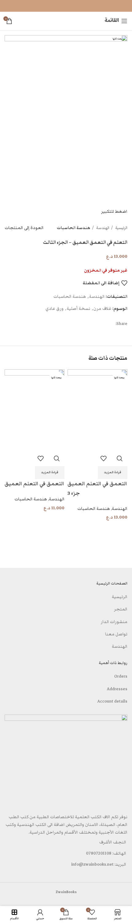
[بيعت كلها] (97, 409)
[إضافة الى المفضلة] (103, 458)
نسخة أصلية (78, 308)
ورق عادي (54, 308)
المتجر (120, 609)
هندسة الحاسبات (73, 228)
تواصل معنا (116, 634)
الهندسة (102, 228)
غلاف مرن (102, 308)
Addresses (117, 689)
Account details (112, 701)
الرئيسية (120, 228)
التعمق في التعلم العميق (34, 484)
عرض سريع (119, 458)
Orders (120, 676)
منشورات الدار (114, 621)
